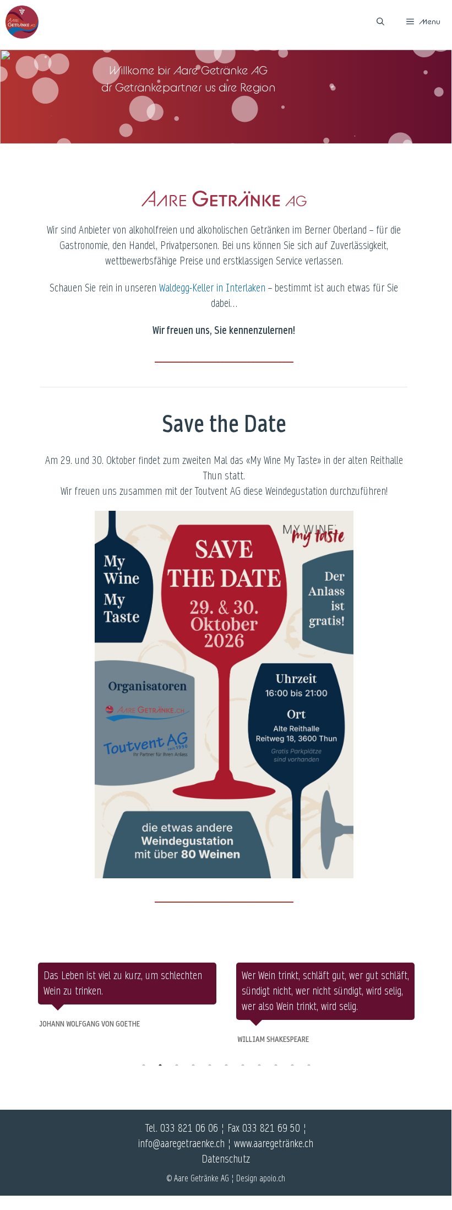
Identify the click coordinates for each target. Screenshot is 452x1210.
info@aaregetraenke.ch (181, 1144)
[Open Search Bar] (380, 22)
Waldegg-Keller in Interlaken (212, 288)
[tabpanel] (127, 997)
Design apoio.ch (260, 1178)
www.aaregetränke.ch (273, 1144)
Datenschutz (226, 1159)
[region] (226, 97)
